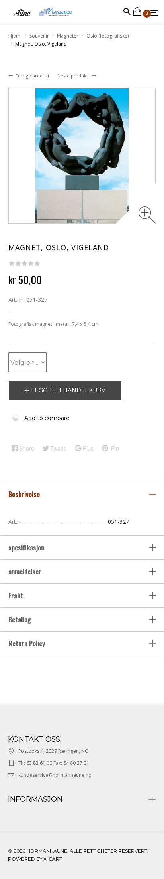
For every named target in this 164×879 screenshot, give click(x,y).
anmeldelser (25, 571)
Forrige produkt (33, 76)
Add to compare (47, 418)
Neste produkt (73, 76)
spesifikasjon (27, 547)
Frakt (15, 595)
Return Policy (26, 643)
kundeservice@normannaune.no (55, 775)
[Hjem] (42, 19)
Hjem (14, 35)
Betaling (19, 619)
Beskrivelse (24, 494)
